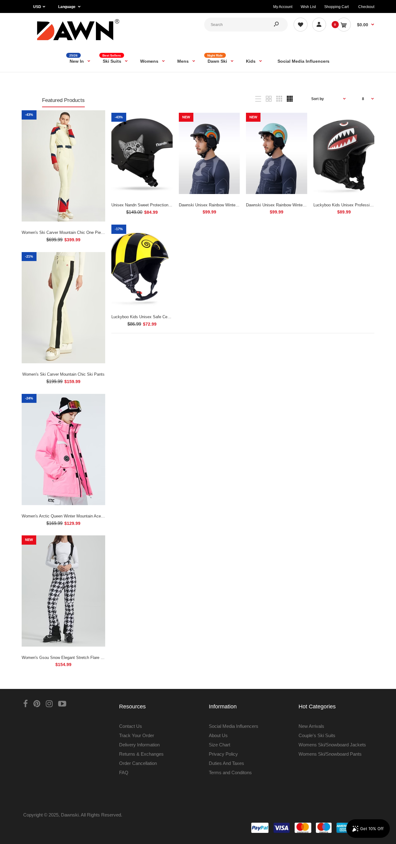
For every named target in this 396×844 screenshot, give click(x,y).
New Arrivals (311, 726)
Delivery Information (139, 744)
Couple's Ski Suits (317, 735)
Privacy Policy (223, 754)
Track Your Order (136, 735)
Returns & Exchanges (141, 754)
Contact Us (130, 726)
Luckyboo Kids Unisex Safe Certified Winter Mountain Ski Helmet (170, 316)
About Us (218, 735)
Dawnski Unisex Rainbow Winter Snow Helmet (220, 205)
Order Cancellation (138, 763)
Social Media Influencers (233, 726)
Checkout (366, 7)
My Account (282, 7)
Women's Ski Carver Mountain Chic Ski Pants (63, 374)
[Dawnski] (78, 41)
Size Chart (219, 744)
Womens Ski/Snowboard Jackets (332, 744)
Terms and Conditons (230, 772)
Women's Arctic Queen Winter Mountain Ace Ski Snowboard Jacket (82, 516)
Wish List (308, 7)
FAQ (123, 772)
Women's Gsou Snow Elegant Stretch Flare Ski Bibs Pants (74, 657)
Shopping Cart (336, 7)
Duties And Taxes (226, 763)
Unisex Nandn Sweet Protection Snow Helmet (152, 205)
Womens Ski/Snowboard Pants (330, 754)
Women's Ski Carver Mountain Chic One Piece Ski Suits (72, 232)
